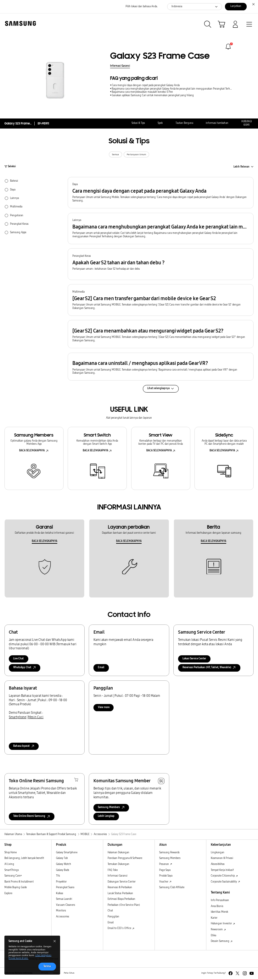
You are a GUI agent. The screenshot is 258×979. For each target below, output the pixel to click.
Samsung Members (170, 858)
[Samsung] (19, 23)
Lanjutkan (235, 6)
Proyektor (61, 881)
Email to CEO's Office (120, 928)
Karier (214, 917)
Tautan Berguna (184, 123)
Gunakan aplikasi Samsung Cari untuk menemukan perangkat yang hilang (153, 95)
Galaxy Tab (62, 858)
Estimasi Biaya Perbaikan (121, 899)
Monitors (61, 910)
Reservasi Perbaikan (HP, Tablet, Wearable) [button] (206, 667)
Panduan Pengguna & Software (125, 858)
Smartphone (17, 717)
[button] (161, 192)
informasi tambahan (217, 123)
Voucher (164, 881)
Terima (47, 966)
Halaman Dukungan (118, 852)
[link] (228, 46)
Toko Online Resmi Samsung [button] (29, 816)
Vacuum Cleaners (65, 905)
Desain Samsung (220, 941)
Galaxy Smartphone (66, 852)
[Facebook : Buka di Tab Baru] (230, 973)
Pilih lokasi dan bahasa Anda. (142, 6)
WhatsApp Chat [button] (22, 667)
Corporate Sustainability (224, 881)
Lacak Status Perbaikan (120, 893)
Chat (110, 910)
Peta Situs (69, 973)
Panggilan (113, 916)
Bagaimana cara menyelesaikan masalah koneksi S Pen (142, 92)
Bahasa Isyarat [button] (21, 746)
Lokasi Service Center (194, 658)
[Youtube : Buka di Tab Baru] (252, 973)
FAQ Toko (113, 870)
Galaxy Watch (63, 864)
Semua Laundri (64, 899)
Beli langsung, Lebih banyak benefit (24, 858)
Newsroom (217, 929)
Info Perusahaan (220, 900)
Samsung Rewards (169, 852)
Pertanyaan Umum (136, 154)
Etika (213, 935)
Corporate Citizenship (223, 875)
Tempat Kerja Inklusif (222, 870)
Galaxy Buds (62, 870)
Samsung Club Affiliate (171, 887)
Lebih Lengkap (106, 816)
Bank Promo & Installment (19, 881)
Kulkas (59, 893)
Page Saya (165, 870)
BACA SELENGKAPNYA (32, 450)
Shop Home (10, 852)
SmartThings (11, 870)
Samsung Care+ (13, 875)
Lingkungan (217, 852)
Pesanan (164, 864)
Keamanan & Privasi (222, 858)
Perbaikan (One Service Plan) (124, 905)
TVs (58, 875)
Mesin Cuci (35, 717)
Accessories (62, 916)
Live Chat (18, 658)
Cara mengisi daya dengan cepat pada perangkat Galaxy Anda (146, 85)
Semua (115, 154)
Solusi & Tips (138, 123)
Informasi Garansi (120, 65)
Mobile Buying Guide (15, 887)
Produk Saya (165, 875)
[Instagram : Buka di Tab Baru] (245, 973)
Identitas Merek (219, 911)
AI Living (9, 864)
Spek (160, 123)
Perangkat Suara (65, 887)
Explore (8, 893)
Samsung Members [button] (109, 807)
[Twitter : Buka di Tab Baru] (237, 973)
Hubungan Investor (222, 923)
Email (101, 667)
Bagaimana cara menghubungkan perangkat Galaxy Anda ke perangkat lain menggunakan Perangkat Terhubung (172, 88)
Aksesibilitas (218, 864)
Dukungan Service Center (122, 881)
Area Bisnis (217, 906)
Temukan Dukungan (118, 864)
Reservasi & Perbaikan (120, 887)
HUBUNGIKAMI (246, 123)
